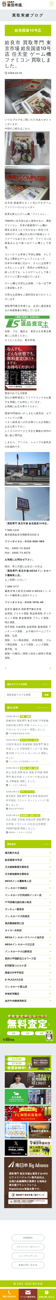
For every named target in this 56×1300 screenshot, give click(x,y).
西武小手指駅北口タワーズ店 (20, 958)
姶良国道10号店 (13, 859)
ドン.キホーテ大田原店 (17, 916)
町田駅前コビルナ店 (15, 965)
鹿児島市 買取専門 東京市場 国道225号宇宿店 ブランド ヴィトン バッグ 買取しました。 (28, 800)
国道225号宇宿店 (14, 972)
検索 (47, 694)
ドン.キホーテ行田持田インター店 (23, 895)
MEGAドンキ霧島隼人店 (18, 880)
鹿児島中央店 (12, 852)
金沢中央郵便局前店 (15, 1000)
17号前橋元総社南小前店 (18, 902)
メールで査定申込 (28, 1297)
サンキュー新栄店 (14, 909)
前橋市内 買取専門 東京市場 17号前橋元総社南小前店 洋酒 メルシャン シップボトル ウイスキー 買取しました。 (28, 724)
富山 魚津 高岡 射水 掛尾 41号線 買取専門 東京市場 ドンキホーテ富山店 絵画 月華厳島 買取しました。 (28, 776)
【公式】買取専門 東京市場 (12, 4)
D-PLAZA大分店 (14, 979)
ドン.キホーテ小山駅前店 (18, 951)
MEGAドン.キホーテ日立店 (19, 944)
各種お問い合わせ (46, 1297)
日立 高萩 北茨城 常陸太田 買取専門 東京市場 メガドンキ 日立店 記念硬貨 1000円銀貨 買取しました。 (28, 823)
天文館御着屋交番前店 (17, 866)
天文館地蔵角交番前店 (17, 873)
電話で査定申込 (9, 1296)
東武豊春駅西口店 (14, 923)
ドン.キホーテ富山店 (16, 986)
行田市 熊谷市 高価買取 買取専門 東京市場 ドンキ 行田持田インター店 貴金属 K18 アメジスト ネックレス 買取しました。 (28, 750)
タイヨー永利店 (13, 930)
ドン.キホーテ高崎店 (16, 887)
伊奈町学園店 (12, 993)
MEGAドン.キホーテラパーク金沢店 (24, 937)
